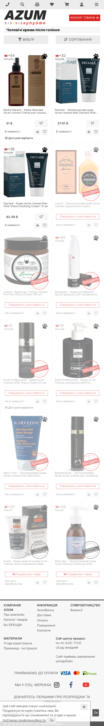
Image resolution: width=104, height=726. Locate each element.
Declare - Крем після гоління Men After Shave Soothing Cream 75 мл (26, 205)
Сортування (80, 39)
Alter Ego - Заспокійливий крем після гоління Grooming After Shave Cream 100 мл (75, 563)
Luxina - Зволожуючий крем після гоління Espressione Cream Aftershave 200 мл (77, 205)
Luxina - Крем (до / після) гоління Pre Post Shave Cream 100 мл (25, 293)
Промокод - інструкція (20, 648)
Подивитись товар (28, 574)
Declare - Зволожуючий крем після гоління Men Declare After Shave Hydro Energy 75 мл (75, 111)
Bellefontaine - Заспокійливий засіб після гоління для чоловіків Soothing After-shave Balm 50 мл (76, 474)
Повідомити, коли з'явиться (78, 216)
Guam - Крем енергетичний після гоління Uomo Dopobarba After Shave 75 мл (25, 563)
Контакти (43, 630)
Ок (96, 712)
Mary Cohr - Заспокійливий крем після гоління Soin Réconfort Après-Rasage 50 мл (25, 474)
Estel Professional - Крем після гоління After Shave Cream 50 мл (25, 381)
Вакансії (76, 610)
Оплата (42, 620)
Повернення (46, 625)
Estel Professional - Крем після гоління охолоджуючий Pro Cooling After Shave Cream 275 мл (77, 381)
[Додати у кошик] (41, 123)
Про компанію (14, 614)
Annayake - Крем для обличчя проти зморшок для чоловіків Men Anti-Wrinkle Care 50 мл (77, 293)
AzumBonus (45, 610)
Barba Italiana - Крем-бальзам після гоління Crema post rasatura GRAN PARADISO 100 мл (26, 111)
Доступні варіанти (20, 138)
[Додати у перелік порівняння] (37, 132)
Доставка (44, 615)
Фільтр (27, 39)
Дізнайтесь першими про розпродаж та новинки (52, 699)
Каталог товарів (82, 17)
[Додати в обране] (44, 132)
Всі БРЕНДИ (13, 625)
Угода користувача (18, 643)
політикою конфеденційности (24, 720)
